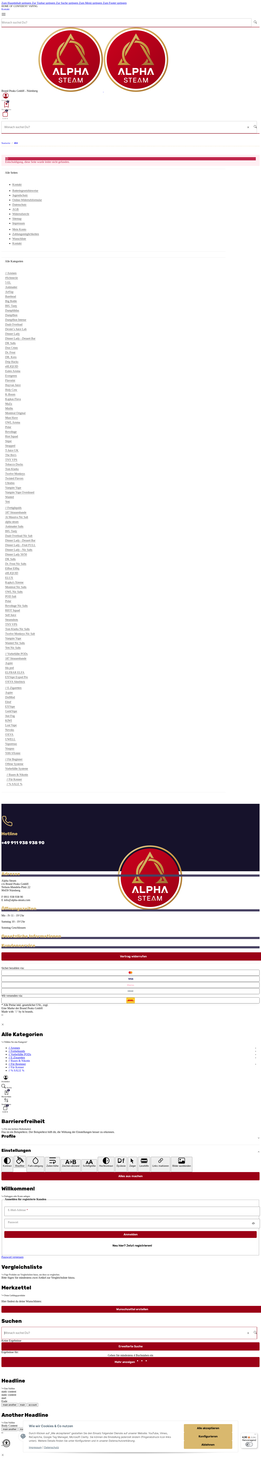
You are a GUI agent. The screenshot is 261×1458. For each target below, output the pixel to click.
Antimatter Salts (14, 526)
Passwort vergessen (12, 1257)
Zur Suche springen (67, 2)
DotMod (10, 697)
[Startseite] (103, 90)
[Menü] (5, 14)
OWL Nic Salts (14, 591)
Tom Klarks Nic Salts (17, 629)
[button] (5, 97)
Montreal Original (15, 413)
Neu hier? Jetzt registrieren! (132, 1245)
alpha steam (11, 521)
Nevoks (9, 729)
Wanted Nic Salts (15, 643)
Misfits (9, 408)
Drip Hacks (11, 361)
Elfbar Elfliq (12, 568)
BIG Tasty (11, 305)
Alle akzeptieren (208, 1428)
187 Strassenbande (15, 512)
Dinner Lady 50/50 (16, 554)
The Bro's (10, 455)
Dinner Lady (12, 333)
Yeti (7, 501)
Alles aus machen (130, 1176)
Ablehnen (208, 1444)
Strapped (10, 445)
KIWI (8, 720)
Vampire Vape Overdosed (19, 492)
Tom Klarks (12, 469)
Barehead (10, 296)
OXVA (9, 734)
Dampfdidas (12, 310)
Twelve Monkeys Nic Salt (20, 633)
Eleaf (8, 701)
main (22, 1404)
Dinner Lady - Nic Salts (18, 549)
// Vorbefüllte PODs (20, 1054)
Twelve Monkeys (15, 473)
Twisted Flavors (14, 478)
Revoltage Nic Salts (16, 605)
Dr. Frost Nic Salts (15, 563)
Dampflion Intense (15, 319)
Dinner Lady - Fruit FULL (20, 545)
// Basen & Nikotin (17, 774)
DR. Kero (11, 357)
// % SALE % (14, 784)
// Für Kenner (14, 779)
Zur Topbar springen (44, 2)
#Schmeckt (11, 277)
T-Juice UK (11, 450)
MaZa (8, 403)
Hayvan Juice (13, 385)
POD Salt (10, 596)
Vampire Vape (13, 487)
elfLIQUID (11, 366)
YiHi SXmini (12, 753)
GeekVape (11, 711)
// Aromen (14, 1047)
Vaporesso (11, 743)
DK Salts (10, 343)
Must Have (11, 417)
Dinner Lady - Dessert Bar (20, 338)
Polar (8, 427)
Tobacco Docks (14, 464)
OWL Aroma (12, 422)
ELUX (9, 577)
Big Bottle (11, 301)
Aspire (9, 663)
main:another (9, 1404)
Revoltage (11, 431)
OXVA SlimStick (15, 681)
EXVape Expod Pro (16, 677)
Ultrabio (10, 483)
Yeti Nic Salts (13, 647)
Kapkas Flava (13, 399)
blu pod (9, 667)
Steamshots (11, 619)
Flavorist (10, 380)
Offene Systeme (14, 763)
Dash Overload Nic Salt (18, 535)
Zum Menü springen (91, 2)
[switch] (249, 1444)
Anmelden (131, 1234)
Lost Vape (11, 725)
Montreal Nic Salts (15, 587)
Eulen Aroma (12, 371)
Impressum (35, 1447)
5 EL (8, 282)
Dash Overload (13, 324)
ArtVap (9, 291)
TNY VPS (11, 459)
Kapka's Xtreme (14, 582)
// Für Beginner (17, 1064)
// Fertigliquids (17, 1051)
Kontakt (5, 9)
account (33, 1404)
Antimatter (11, 287)
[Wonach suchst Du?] (255, 22)
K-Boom (10, 394)
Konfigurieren (208, 1436)
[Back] (2, 1015)
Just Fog (10, 715)
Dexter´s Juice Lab (16, 329)
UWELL (10, 739)
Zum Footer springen (115, 2)
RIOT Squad (12, 610)
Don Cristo (11, 347)
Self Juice (10, 615)
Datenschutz (51, 1447)
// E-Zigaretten (17, 1057)
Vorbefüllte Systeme (16, 768)
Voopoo (9, 748)
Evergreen (11, 375)
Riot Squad (11, 436)
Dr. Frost (10, 352)
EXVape (10, 706)
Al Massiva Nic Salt (16, 517)
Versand (53, 1005)
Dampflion (11, 315)
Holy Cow (11, 389)
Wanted (9, 496)
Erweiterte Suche (131, 1346)
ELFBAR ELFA (14, 672)
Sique (8, 441)
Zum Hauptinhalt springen (16, 2)
